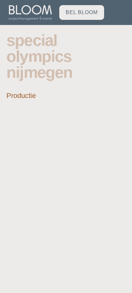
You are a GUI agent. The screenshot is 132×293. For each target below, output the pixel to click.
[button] (119, 12)
